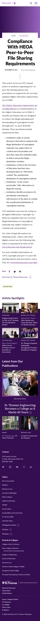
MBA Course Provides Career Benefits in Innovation (9, 347)
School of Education (9, 558)
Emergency (5, 610)
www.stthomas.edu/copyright (23, 262)
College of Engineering (9, 555)
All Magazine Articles (9, 525)
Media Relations (7, 593)
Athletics (5, 485)
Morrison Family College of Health (13, 566)
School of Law (7, 562)
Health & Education (8, 501)
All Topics (5, 529)
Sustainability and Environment (12, 513)
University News (23, 35)
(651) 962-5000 (7, 462)
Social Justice (6, 509)
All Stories (5, 534)
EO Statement (6, 602)
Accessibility (5, 605)
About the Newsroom (8, 588)
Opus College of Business (13, 550)
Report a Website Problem (10, 599)
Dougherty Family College (10, 570)
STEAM (4, 505)
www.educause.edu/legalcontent (17, 247)
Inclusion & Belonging (9, 493)
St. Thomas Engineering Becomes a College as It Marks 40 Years (20, 408)
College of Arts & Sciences (10, 544)
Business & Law (7, 489)
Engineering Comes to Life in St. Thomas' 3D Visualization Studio (10, 321)
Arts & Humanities (8, 481)
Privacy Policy (6, 607)
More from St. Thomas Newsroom (15, 277)
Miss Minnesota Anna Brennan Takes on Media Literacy (29, 321)
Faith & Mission (7, 497)
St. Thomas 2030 (7, 517)
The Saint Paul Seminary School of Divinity (16, 574)
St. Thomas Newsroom (29, 70)
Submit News (6, 590)
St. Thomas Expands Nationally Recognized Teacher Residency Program (29, 346)
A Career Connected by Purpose (29, 437)
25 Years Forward (9, 437)
